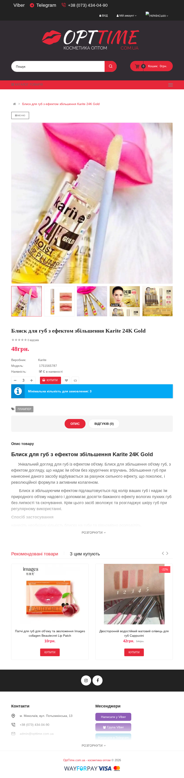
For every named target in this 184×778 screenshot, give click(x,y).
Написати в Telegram (113, 737)
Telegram (46, 5)
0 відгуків (33, 340)
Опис (75, 424)
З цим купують (85, 553)
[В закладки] (44, 595)
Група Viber (115, 727)
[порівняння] (55, 595)
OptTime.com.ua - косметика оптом (87, 760)
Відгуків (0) (104, 424)
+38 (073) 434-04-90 (88, 5)
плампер (24, 409)
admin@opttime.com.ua (37, 733)
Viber (19, 5)
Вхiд (105, 15)
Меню (21, 115)
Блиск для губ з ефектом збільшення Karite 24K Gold (61, 103)
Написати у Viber (113, 717)
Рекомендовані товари (34, 553)
